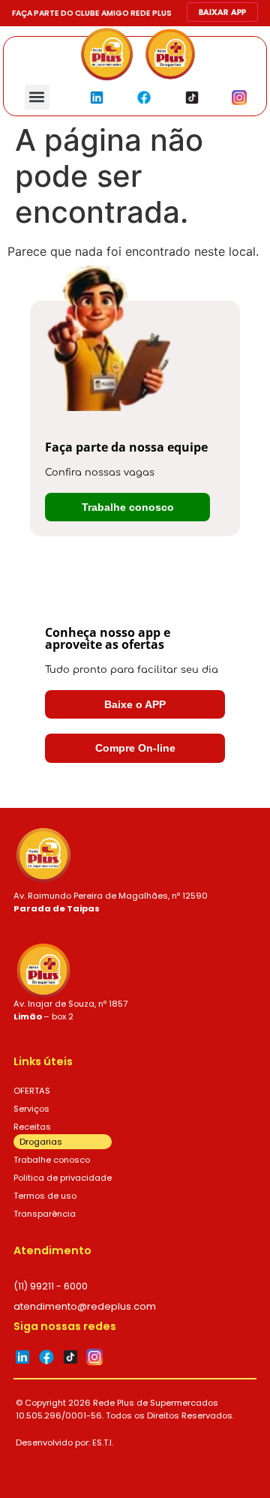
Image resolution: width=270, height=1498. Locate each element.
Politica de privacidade (63, 1178)
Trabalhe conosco (52, 1160)
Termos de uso (45, 1196)
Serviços (32, 1109)
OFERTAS (32, 1091)
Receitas (32, 1127)
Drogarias (41, 1142)
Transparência (45, 1214)
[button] (37, 97)
